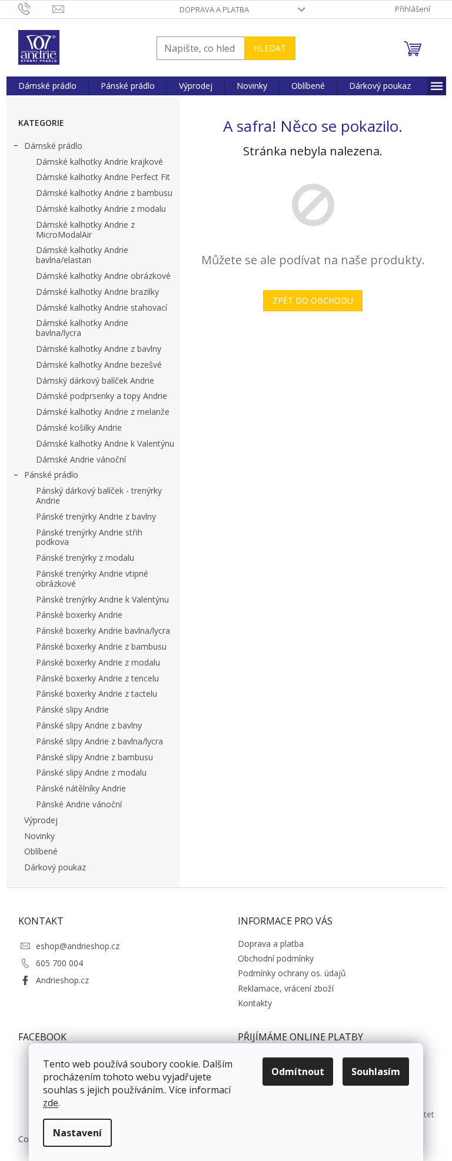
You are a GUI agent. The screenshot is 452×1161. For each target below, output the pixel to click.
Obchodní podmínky (276, 958)
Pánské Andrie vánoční (79, 804)
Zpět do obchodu (312, 300)
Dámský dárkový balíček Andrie (95, 380)
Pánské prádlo (51, 474)
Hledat (270, 48)
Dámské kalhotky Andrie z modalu (101, 208)
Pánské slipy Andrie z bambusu (94, 757)
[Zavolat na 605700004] (35, 8)
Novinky (39, 835)
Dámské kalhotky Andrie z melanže (103, 411)
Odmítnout (297, 1071)
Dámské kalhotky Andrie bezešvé (99, 364)
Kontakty (255, 1003)
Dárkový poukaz (55, 867)
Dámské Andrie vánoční (81, 459)
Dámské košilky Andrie (79, 427)
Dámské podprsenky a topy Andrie (101, 395)
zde (50, 1102)
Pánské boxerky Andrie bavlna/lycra (103, 630)
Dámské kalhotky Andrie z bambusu (104, 192)
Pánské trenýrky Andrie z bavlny (96, 516)
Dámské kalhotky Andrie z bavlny (98, 348)
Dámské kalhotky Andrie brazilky (97, 291)
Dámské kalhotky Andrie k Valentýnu (105, 443)
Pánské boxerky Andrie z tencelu (97, 678)
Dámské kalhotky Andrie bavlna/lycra (82, 327)
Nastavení (77, 1132)
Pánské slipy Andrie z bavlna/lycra (99, 741)
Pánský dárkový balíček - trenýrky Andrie (99, 495)
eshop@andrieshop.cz (77, 946)
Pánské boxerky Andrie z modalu (98, 662)
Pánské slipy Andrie (72, 709)
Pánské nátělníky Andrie (81, 788)
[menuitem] (47, 85)
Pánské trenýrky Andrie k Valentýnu (102, 599)
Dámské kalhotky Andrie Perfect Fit (103, 176)
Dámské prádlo (53, 145)
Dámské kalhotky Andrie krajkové (99, 161)
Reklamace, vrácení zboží (286, 988)
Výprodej (41, 820)
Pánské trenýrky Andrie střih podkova (89, 537)
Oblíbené (41, 851)
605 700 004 (59, 963)
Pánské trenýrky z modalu (85, 557)
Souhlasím (375, 1071)
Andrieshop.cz (62, 980)
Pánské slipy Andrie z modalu (91, 772)
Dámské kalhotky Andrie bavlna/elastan (82, 254)
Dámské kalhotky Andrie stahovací (101, 307)
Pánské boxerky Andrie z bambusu (101, 646)
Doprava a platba (214, 9)
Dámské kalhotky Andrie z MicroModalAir (85, 229)
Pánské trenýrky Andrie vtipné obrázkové (92, 578)
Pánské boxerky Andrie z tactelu (96, 693)
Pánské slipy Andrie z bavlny (89, 725)
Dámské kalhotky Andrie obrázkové (103, 275)
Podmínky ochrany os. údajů (292, 973)
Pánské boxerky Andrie (79, 614)
